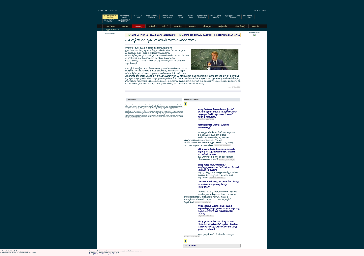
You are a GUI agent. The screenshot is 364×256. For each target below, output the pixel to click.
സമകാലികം (248, 16)
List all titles (189, 245)
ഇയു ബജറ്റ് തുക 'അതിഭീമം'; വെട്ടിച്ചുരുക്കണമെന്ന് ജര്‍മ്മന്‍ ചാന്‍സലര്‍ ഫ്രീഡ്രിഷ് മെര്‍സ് (218, 167)
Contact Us (119, 254)
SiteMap (112, 254)
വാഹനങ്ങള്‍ (109, 20)
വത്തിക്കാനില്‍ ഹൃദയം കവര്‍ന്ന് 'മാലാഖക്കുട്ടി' (153, 35)
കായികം (180, 16)
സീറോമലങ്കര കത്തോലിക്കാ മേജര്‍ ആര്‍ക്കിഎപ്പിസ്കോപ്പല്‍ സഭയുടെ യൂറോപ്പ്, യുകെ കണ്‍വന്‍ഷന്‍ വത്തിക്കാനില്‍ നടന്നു (219, 210)
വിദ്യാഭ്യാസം (152, 16)
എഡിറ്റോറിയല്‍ (124, 20)
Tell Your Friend (260, 10)
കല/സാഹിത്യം (167, 16)
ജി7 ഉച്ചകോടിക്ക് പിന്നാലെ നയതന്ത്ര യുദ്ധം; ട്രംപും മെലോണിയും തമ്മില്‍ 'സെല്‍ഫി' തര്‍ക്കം (216, 151)
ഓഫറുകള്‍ (137, 16)
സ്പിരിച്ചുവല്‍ (215, 16)
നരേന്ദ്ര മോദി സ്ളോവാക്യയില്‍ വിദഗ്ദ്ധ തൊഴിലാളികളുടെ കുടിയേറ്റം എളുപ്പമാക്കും (218, 184)
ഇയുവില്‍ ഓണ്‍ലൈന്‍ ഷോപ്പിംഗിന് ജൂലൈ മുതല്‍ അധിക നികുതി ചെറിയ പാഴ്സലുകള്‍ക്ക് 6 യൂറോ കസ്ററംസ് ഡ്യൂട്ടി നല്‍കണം (217, 113)
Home (91, 254)
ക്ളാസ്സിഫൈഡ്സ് (232, 16)
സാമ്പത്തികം (125, 16)
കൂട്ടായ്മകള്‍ (202, 16)
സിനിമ (190, 16)
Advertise (97, 254)
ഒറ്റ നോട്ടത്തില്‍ (110, 16)
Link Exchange (105, 254)
